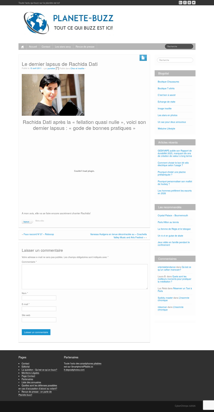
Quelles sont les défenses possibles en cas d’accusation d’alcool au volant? (37, 387)
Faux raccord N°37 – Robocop (39, 234)
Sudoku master (165, 297)
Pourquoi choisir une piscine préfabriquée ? (172, 173)
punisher (51, 68)
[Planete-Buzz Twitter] (194, 2)
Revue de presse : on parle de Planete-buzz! (35, 393)
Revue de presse (85, 46)
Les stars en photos (167, 115)
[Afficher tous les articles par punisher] (57, 68)
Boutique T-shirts (166, 88)
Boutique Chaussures (168, 81)
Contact (46, 46)
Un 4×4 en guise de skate (170, 235)
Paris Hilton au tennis (168, 222)
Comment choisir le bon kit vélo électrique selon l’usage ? (173, 164)
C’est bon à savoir (167, 94)
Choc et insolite (77, 68)
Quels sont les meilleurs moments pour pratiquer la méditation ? (174, 279)
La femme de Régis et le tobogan (174, 228)
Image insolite (165, 108)
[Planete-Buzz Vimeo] (189, 2)
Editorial (26, 366)
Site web (26, 315)
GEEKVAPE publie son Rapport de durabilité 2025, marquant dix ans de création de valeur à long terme (175, 153)
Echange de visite (166, 101)
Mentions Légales (30, 372)
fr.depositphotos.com (74, 369)
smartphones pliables (90, 363)
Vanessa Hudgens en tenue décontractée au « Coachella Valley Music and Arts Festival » (118, 236)
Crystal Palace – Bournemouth (173, 215)
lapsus (26, 221)
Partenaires (27, 379)
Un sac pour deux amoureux (172, 121)
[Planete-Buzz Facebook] (185, 2)
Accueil (33, 46)
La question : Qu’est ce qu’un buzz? (39, 369)
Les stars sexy (63, 46)
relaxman (162, 306)
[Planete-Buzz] (69, 23)
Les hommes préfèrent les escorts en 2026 (175, 192)
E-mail (25, 304)
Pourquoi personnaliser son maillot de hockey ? (175, 183)
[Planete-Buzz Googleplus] (180, 2)
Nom (25, 293)
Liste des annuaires (31, 382)
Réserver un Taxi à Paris (175, 289)
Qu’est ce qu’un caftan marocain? (174, 268)
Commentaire (29, 261)
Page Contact (28, 375)
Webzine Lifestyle (166, 128)
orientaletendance (167, 266)
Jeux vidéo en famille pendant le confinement (174, 243)
